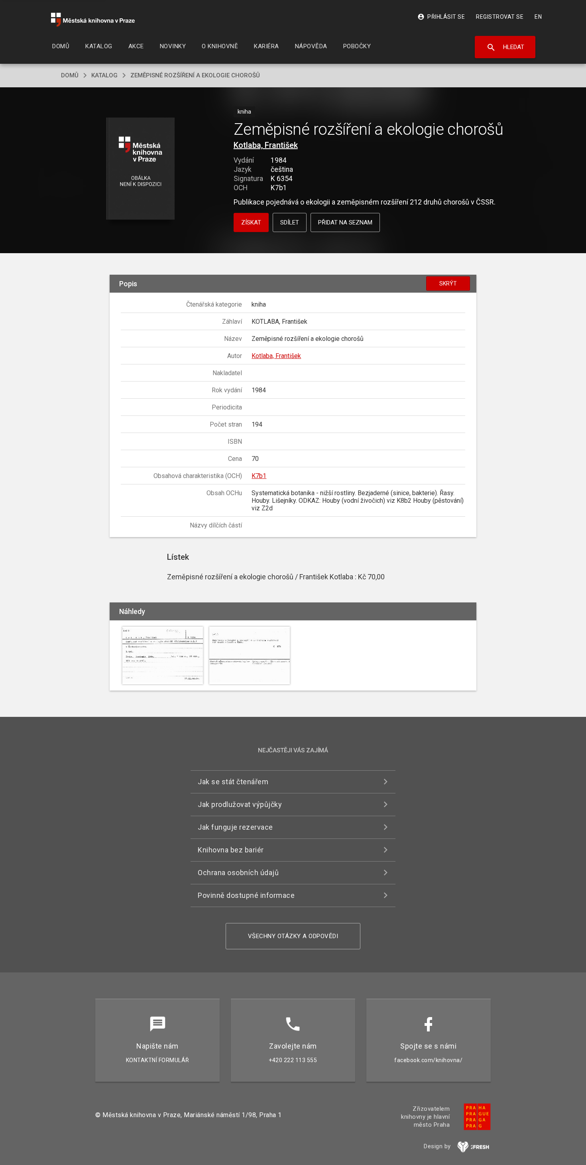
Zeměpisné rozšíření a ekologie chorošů (195, 75)
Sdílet (289, 222)
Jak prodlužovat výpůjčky (240, 804)
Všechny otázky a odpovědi (293, 936)
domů (70, 75)
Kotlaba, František (266, 145)
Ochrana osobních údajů (238, 872)
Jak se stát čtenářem (233, 781)
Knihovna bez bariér (231, 850)
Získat (251, 222)
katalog (104, 75)
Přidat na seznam (345, 222)
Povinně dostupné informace (246, 895)
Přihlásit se (441, 16)
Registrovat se (499, 17)
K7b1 (259, 476)
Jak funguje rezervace (235, 827)
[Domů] (93, 19)
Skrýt (448, 283)
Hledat (505, 47)
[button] (140, 169)
